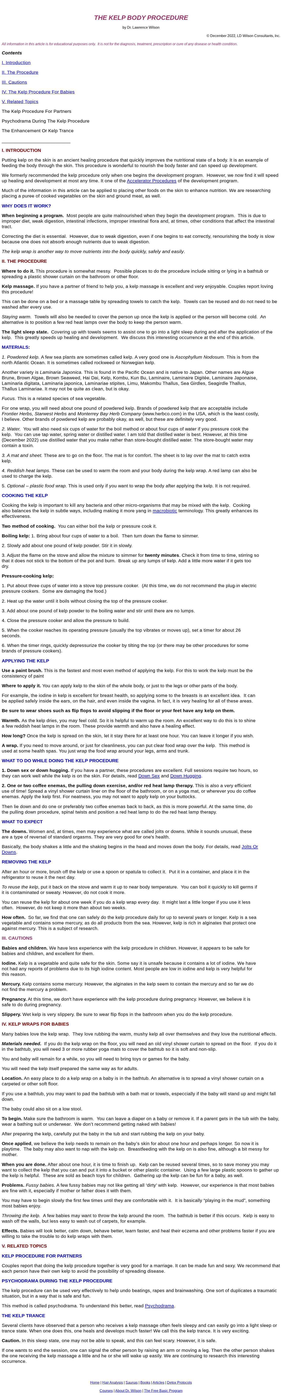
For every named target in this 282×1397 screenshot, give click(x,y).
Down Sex (149, 776)
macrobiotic (165, 510)
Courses (106, 1391)
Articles (158, 1382)
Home (95, 1382)
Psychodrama (159, 1305)
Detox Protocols (179, 1382)
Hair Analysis (112, 1382)
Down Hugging (185, 776)
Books (145, 1382)
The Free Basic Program (163, 1391)
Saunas (132, 1382)
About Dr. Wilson (128, 1391)
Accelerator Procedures (151, 180)
